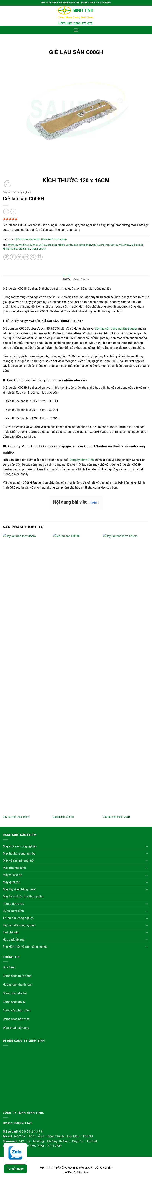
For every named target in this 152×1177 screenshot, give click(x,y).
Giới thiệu (9, 967)
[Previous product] (13, 211)
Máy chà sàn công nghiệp (20, 846)
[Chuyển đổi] (147, 846)
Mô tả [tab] (67, 279)
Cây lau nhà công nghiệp (17, 192)
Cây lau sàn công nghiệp (27, 239)
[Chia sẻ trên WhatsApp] (6, 257)
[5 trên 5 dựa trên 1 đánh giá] (76, 219)
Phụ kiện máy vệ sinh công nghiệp (25, 946)
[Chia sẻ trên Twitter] (19, 257)
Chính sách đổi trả (15, 993)
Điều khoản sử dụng (16, 1028)
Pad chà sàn (11, 932)
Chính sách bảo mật (16, 1019)
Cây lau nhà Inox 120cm (116, 816)
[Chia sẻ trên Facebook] (13, 257)
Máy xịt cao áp (12, 875)
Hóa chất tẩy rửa (14, 939)
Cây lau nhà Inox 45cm (16, 816)
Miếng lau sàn (38, 248)
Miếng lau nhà (10, 248)
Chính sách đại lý (14, 1002)
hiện (93, 502)
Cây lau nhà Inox (100, 244)
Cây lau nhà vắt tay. (120, 244)
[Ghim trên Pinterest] (33, 257)
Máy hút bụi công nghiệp (19, 853)
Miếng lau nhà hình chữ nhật (22, 244)
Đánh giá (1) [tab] (81, 279)
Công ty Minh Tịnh (82, 460)
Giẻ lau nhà (137, 244)
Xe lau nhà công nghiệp (18, 918)
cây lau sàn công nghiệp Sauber (116, 328)
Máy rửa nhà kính (14, 868)
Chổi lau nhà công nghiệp (52, 244)
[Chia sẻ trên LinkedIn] (40, 257)
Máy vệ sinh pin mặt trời (18, 860)
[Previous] (3, 679)
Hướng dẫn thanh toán (17, 984)
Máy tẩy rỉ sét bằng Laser (19, 889)
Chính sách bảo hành (17, 1010)
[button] (76, 30)
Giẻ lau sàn (24, 248)
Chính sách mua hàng (17, 976)
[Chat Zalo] (15, 1152)
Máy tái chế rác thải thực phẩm (23, 896)
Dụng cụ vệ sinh (13, 911)
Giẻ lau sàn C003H (63, 816)
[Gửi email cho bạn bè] (26, 257)
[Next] (149, 679)
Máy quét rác (11, 882)
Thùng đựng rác (13, 903)
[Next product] (6, 211)
